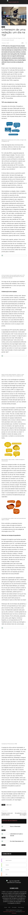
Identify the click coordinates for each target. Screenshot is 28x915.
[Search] (26, 2)
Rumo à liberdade (15, 826)
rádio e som (8, 804)
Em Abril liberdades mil (16, 841)
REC (9, 907)
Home (5, 907)
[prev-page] (3, 849)
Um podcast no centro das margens (20, 813)
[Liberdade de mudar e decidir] (5, 835)
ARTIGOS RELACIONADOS (9, 820)
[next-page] (5, 849)
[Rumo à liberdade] (5, 828)
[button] (2, 2)
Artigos (7, 5)
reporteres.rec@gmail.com (9, 911)
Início (3, 5)
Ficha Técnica (21, 907)
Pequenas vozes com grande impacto (7, 813)
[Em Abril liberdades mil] (5, 843)
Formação (14, 907)
